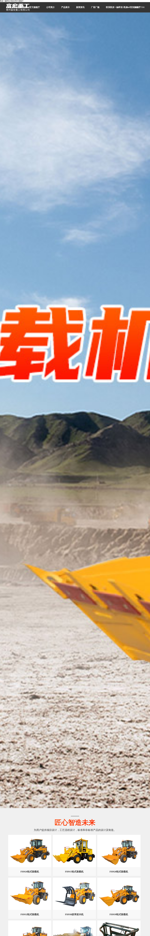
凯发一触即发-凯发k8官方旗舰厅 (12, 1)
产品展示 (65, 7)
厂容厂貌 (95, 7)
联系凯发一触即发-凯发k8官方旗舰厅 (123, 7)
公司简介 (50, 7)
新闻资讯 (80, 7)
